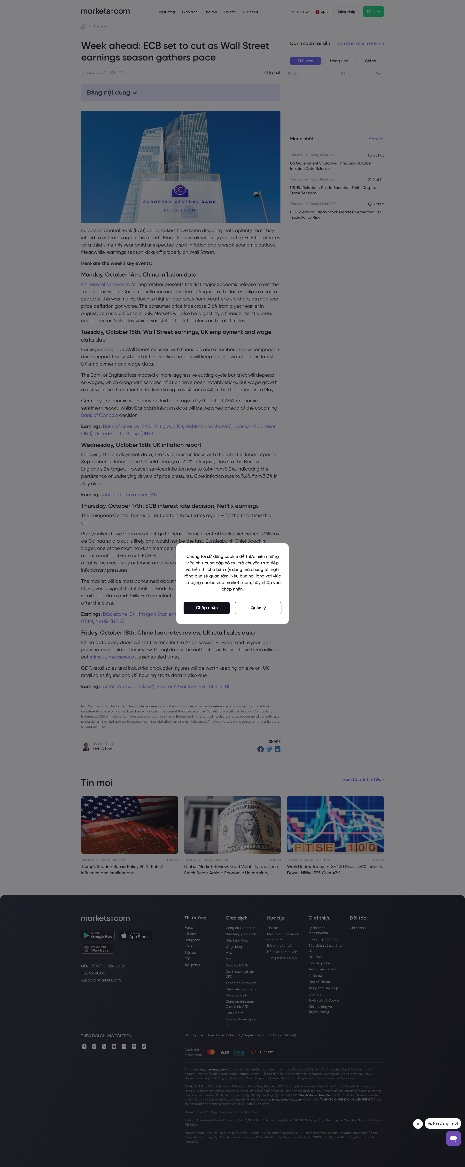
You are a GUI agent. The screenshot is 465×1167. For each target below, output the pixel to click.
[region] (232, 583)
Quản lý (258, 608)
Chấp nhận (207, 607)
